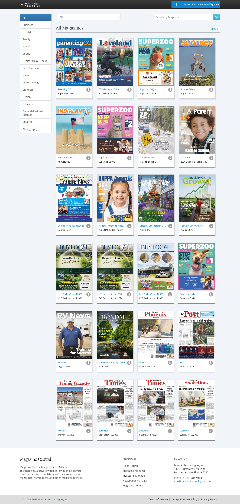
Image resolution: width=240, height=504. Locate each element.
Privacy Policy (209, 499)
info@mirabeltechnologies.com (192, 481)
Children (28, 89)
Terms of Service (158, 499)
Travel (26, 46)
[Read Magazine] (74, 62)
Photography (30, 129)
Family (26, 39)
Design (27, 97)
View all (215, 29)
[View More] (88, 90)
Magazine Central (133, 485)
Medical (27, 122)
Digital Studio (130, 465)
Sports (26, 53)
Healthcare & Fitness (35, 61)
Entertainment (31, 68)
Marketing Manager (134, 475)
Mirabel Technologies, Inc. (53, 499)
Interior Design (31, 82)
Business (28, 25)
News (26, 75)
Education (28, 104)
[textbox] (183, 17)
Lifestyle (27, 32)
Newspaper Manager (135, 480)
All (24, 17)
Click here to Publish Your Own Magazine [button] (199, 4)
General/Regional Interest (33, 113)
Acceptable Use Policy (184, 499)
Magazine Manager (134, 470)
